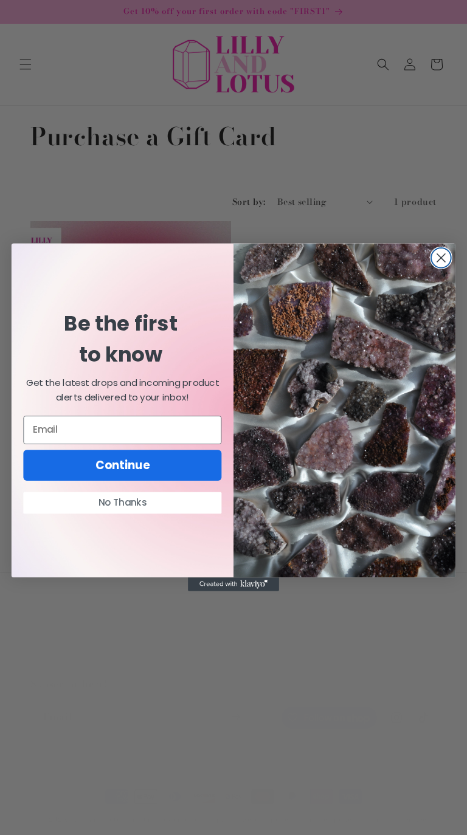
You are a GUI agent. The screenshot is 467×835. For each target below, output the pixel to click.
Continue (122, 465)
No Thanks (123, 502)
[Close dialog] (441, 258)
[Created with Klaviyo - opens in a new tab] (233, 584)
